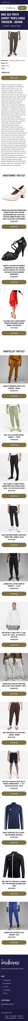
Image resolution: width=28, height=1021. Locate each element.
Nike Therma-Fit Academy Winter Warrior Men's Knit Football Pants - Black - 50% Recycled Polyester (14, 486)
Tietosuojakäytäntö (10, 1018)
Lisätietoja (14, 78)
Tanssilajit (7, 990)
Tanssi (6, 987)
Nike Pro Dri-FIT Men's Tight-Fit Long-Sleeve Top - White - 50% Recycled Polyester (14, 635)
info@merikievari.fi (6, 2)
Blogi (5, 993)
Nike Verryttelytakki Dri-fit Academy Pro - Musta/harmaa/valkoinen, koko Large (14, 883)
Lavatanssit (7, 983)
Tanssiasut (6, 26)
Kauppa (22, 8)
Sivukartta (20, 1018)
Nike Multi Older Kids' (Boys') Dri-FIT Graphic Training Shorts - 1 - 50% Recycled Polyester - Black (14, 784)
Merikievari (7, 980)
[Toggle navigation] (3, 7)
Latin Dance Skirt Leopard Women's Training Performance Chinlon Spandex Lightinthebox (14, 323)
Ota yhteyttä (13, 1016)
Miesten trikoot (16, 26)
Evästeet (20, 1016)
